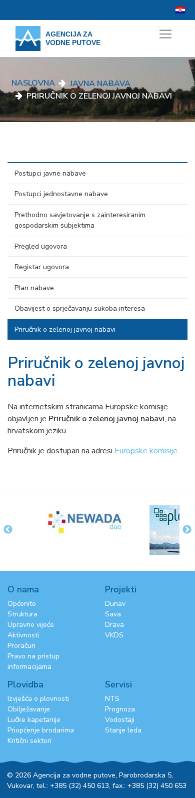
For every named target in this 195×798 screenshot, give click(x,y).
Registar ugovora (41, 267)
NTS (112, 698)
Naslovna (33, 83)
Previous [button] (8, 530)
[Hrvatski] (180, 10)
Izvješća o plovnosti (38, 698)
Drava (114, 624)
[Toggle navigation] (166, 34)
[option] (98, 521)
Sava (113, 614)
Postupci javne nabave (50, 173)
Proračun (22, 645)
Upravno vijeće (31, 624)
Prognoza (120, 709)
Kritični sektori (30, 740)
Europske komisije (146, 450)
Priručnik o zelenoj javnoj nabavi (65, 329)
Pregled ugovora (40, 246)
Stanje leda (123, 730)
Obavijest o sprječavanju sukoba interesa (79, 308)
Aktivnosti (23, 635)
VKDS (114, 635)
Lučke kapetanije (34, 719)
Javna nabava (100, 83)
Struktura (23, 614)
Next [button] (187, 530)
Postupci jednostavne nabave (61, 194)
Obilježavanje (29, 709)
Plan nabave (34, 288)
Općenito (22, 603)
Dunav (115, 603)
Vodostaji (119, 719)
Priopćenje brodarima (41, 730)
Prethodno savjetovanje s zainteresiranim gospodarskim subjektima (80, 220)
